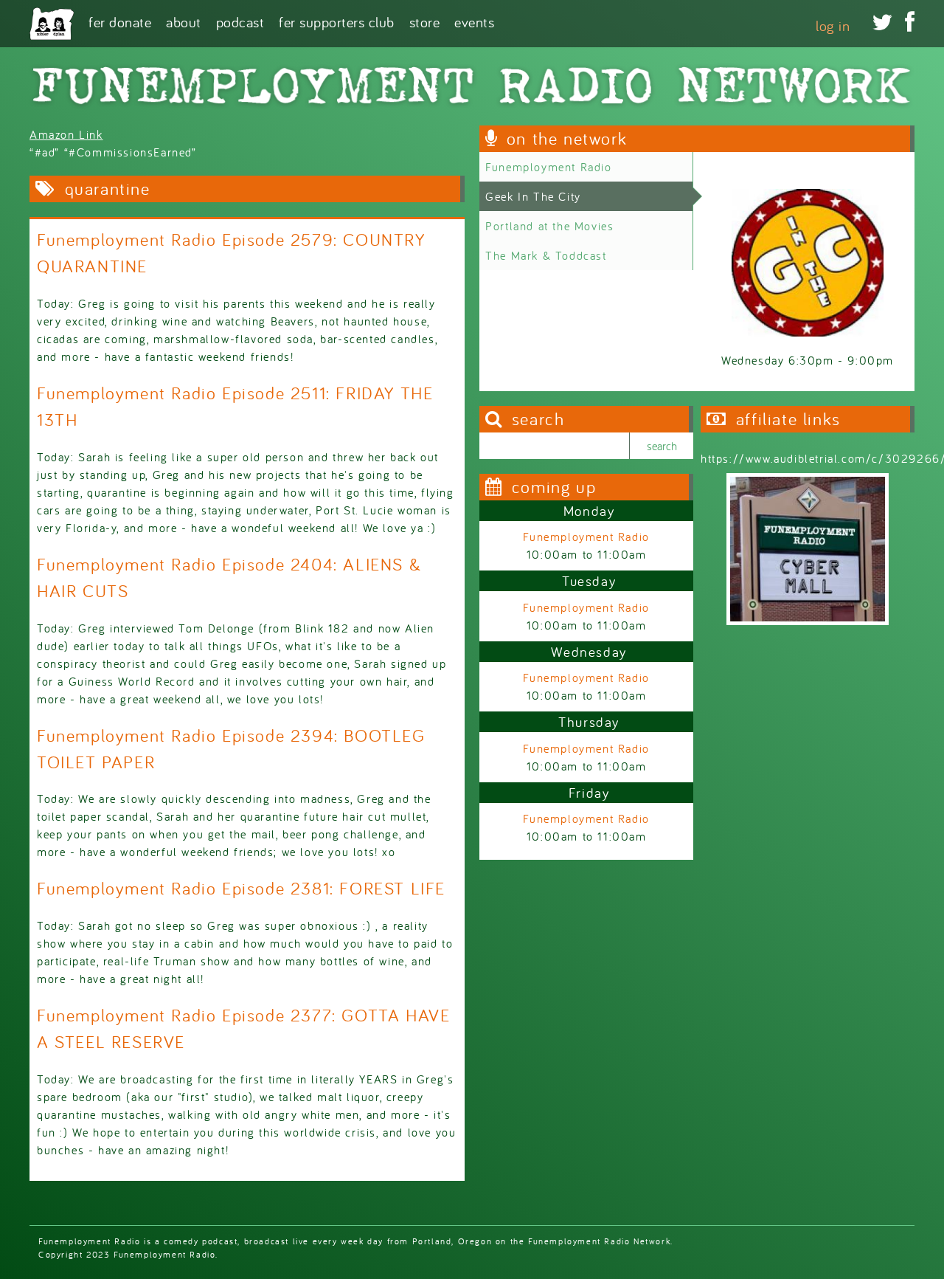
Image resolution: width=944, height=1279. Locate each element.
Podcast (240, 21)
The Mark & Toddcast (545, 255)
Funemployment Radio (548, 166)
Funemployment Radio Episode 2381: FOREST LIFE (241, 888)
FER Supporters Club (337, 21)
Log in (833, 25)
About (183, 21)
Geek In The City (533, 196)
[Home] (52, 23)
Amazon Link (66, 134)
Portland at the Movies (549, 225)
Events (474, 21)
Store (424, 21)
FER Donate (119, 21)
